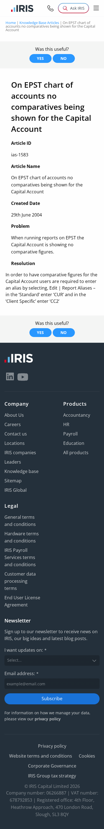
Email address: (21, 673)
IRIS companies (20, 453)
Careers (12, 424)
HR (66, 424)
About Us (14, 415)
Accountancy (76, 415)
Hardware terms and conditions (21, 537)
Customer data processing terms (20, 581)
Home (11, 22)
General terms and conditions (20, 520)
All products (75, 453)
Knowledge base (21, 471)
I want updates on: (25, 650)
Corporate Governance (52, 766)
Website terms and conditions (40, 756)
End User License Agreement (22, 601)
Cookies (87, 756)
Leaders (12, 462)
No (63, 58)
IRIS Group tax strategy (52, 776)
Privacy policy (52, 746)
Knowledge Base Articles (39, 22)
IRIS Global (15, 490)
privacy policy (48, 718)
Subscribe (52, 699)
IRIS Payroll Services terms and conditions (20, 557)
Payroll (70, 434)
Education (73, 443)
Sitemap (13, 481)
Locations (14, 443)
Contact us (15, 434)
